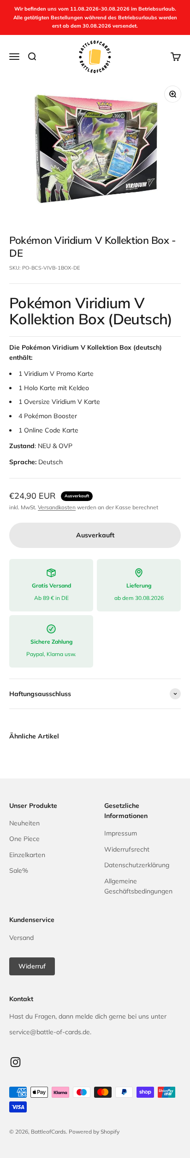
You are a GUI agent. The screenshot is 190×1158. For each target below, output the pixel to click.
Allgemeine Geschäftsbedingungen (138, 886)
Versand (21, 937)
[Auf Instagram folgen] (15, 1062)
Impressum (120, 833)
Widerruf (32, 966)
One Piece (24, 839)
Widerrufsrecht (126, 849)
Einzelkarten (27, 855)
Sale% (18, 870)
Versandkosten (57, 507)
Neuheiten (24, 823)
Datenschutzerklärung (136, 865)
